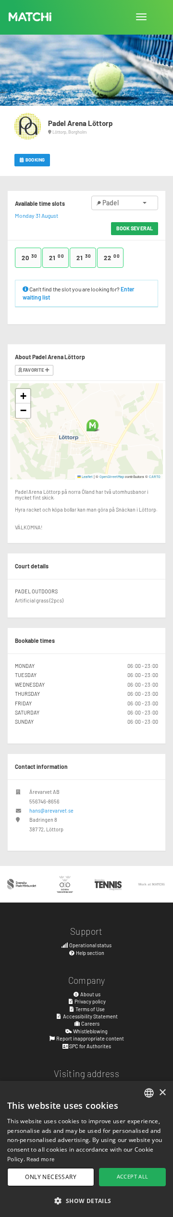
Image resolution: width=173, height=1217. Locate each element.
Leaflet (87, 476)
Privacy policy (90, 1001)
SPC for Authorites (89, 1046)
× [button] (162, 1092)
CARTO (155, 476)
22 (112, 257)
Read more (40, 1158)
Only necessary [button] (50, 1177)
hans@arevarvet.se (51, 810)
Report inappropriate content (89, 1038)
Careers (89, 1023)
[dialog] (86, 1149)
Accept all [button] (132, 1176)
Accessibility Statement (90, 1016)
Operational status (89, 945)
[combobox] (149, 1093)
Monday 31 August (36, 215)
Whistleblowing (90, 1031)
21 (56, 257)
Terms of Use (89, 1009)
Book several (134, 228)
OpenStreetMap (111, 476)
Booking (35, 160)
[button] (92, 425)
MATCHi (30, 17)
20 (29, 257)
